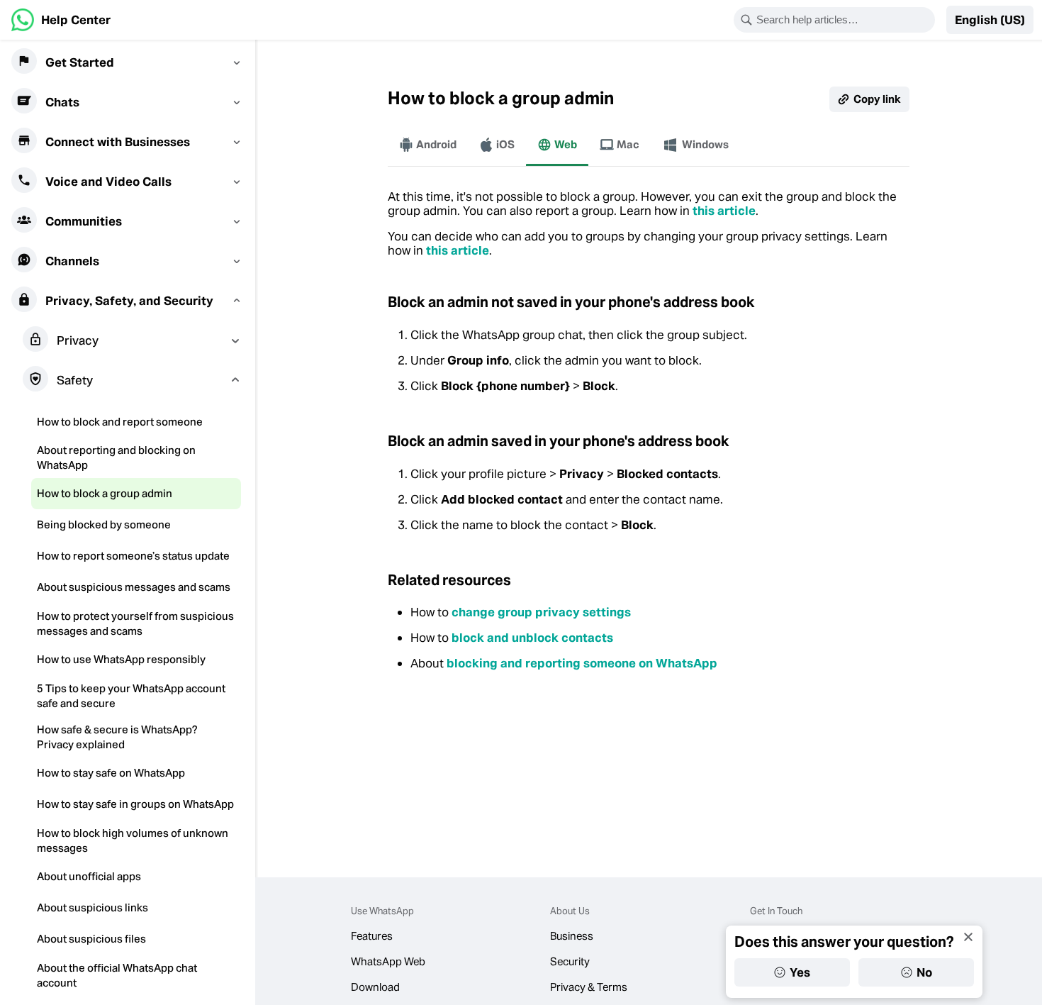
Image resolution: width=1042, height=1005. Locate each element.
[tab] (428, 144)
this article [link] (724, 210)
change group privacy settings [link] (541, 612)
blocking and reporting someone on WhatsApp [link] (582, 663)
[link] (61, 20)
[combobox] (843, 20)
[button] (989, 20)
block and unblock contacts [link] (532, 637)
